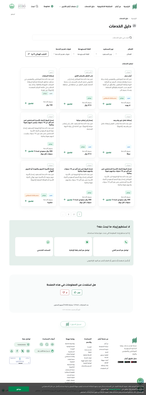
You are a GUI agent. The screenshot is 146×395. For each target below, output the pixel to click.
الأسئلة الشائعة (87, 355)
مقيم (51, 93)
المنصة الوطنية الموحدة (71, 347)
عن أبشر (118, 6)
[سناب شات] (11, 351)
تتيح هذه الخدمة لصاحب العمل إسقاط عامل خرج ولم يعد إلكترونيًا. (116, 124)
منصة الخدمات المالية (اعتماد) (71, 376)
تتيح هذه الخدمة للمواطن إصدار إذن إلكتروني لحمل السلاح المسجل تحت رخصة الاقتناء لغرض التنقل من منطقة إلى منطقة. (77, 82)
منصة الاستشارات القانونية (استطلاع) (70, 370)
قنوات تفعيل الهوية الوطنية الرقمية (86, 361)
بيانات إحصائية (104, 365)
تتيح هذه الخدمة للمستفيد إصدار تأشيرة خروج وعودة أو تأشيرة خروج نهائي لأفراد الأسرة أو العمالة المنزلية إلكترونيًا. (40, 177)
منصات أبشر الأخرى (68, 6)
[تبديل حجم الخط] (47, 344)
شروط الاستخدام (103, 349)
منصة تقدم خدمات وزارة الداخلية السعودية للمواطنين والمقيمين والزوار (128, 349)
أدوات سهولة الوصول (104, 361)
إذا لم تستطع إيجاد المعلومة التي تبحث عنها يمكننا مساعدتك (108, 233)
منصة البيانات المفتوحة (71, 360)
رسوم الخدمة (125, 102)
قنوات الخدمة (87, 357)
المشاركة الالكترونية (104, 6)
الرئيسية (127, 6)
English (47, 6)
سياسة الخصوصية (103, 346)
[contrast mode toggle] (52, 344)
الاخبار (106, 352)
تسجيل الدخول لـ (75, 324)
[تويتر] (22, 351)
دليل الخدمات (90, 6)
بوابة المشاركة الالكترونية (71, 365)
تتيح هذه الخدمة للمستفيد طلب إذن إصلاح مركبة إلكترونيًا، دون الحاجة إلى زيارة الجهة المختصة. (78, 126)
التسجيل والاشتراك (86, 365)
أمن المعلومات (104, 368)
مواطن (45, 93)
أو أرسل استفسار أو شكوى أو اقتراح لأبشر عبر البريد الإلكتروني (108, 260)
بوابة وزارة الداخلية (70, 343)
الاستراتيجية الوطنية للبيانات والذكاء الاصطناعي (70, 354)
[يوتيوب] (28, 351)
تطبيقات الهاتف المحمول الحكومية (70, 381)
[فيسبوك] (17, 351)
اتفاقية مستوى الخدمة (104, 356)
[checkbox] (77, 292)
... (63, 214)
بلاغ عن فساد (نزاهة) (87, 350)
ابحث (33, 6)
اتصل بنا (89, 346)
